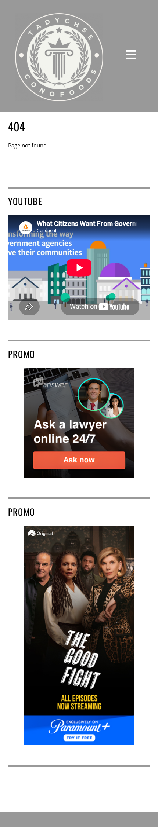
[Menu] (131, 54)
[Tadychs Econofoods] (59, 96)
